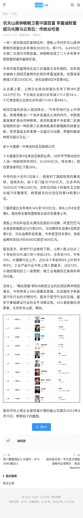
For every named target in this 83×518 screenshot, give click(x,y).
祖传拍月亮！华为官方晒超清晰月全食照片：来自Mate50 (63, 463)
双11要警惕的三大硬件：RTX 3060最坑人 (21, 461)
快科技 (21, 441)
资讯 (5, 13)
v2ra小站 (41, 5)
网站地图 (56, 497)
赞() (41, 427)
